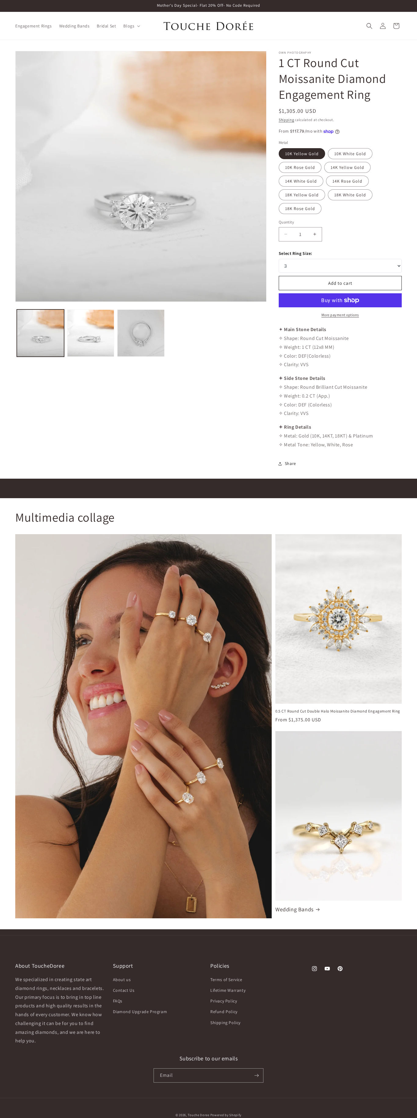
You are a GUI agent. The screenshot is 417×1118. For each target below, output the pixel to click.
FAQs (117, 1001)
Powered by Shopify (226, 1115)
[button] (131, 26)
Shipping (286, 119)
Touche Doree (198, 1115)
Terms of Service (226, 980)
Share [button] (290, 463)
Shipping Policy (225, 1023)
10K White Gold (350, 153)
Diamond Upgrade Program (140, 1012)
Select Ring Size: (295, 253)
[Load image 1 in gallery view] (40, 333)
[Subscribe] (256, 1075)
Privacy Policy (223, 1001)
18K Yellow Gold (302, 195)
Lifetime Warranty (227, 990)
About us (122, 980)
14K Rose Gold (347, 181)
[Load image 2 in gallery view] (90, 333)
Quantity (286, 222)
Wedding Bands (294, 909)
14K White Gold (301, 181)
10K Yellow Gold (302, 153)
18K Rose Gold (300, 208)
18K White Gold (350, 195)
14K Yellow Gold (347, 167)
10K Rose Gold (300, 167)
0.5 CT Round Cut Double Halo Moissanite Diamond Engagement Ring (337, 711)
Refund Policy (224, 1012)
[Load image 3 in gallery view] (141, 333)
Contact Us (124, 990)
